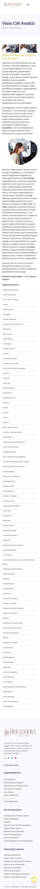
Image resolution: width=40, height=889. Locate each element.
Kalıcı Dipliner (7, 511)
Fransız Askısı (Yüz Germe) (11, 447)
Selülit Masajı (7, 652)
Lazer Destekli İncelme (9, 550)
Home (4, 28)
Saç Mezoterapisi (8, 647)
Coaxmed (6, 353)
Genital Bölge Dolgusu (9, 452)
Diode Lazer (6, 383)
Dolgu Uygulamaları (9, 388)
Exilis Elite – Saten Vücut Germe (12, 432)
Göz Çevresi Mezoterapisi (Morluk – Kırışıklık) (16, 461)
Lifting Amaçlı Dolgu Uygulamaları (13, 569)
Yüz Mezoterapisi (8, 706)
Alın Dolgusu (7, 314)
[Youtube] (15, 758)
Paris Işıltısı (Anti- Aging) (10, 613)
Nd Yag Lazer (7, 593)
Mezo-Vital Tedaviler (9, 574)
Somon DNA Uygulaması (10, 672)
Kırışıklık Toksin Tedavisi (10, 535)
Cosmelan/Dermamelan (10, 358)
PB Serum (6, 618)
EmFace (5, 407)
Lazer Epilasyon (7, 555)
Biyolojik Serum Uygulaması (14, 831)
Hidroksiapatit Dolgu (9, 481)
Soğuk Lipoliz (7, 667)
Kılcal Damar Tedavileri (10, 530)
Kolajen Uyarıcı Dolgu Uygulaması (13, 545)
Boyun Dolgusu (7, 334)
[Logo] (13, 4)
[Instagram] (5, 758)
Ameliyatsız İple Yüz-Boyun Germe (13, 324)
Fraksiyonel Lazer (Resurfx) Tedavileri (14, 442)
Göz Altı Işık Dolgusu (9, 471)
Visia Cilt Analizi (7, 682)
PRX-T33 (5, 638)
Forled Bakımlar (7, 437)
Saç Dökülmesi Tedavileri (10, 642)
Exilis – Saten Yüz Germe (10, 427)
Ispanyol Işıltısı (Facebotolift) (11, 506)
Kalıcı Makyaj (7, 520)
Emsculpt (5, 412)
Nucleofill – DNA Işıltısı (9, 603)
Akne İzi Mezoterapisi (9, 295)
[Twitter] (12, 758)
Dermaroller (6, 378)
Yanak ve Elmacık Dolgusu (11, 701)
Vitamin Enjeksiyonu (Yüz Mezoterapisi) (14, 687)
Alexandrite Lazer (8, 309)
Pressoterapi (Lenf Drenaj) (10, 633)
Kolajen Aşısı (7, 540)
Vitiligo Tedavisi (7, 691)
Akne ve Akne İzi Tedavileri (11, 299)
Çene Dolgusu (7, 344)
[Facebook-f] (8, 758)
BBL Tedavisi (7, 329)
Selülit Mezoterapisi (9, 657)
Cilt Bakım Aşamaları (9, 348)
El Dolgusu (6, 403)
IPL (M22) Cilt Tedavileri (10, 496)
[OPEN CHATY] (34, 879)
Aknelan (5, 304)
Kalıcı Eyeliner (7, 516)
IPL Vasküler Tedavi (9, 501)
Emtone (5, 417)
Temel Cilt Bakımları (9, 677)
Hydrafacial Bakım (8, 486)
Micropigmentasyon (9, 583)
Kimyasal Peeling (8, 525)
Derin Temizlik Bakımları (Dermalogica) (14, 368)
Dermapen (6, 373)
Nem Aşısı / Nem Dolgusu (10, 598)
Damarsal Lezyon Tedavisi (10, 363)
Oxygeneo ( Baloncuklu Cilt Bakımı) (13, 608)
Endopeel (6, 422)
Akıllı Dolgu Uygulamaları (10, 290)
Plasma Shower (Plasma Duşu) (12, 628)
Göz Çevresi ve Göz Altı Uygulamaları (14, 466)
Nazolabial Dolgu (8, 588)
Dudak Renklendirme (9, 398)
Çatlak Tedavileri (8, 339)
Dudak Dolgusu (7, 393)
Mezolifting (6, 579)
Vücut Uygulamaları (9, 696)
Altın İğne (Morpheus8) (9, 319)
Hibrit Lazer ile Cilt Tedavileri (11, 476)
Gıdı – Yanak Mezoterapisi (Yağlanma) (14, 457)
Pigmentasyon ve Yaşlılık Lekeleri (13, 623)
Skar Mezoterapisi (8, 662)
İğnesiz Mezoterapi (8, 491)
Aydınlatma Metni (11, 765)
